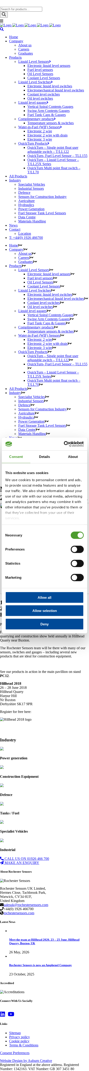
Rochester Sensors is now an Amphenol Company (40, 965)
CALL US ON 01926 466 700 (26, 859)
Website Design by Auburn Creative (26, 1061)
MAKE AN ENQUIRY (21, 863)
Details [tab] (44, 456)
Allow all (44, 597)
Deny (44, 624)
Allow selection (44, 611)
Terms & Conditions (23, 1045)
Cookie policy (19, 1041)
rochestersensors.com (19, 913)
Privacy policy (19, 1037)
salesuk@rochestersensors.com (26, 905)
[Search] (4, 15)
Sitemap (15, 1033)
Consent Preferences (14, 1053)
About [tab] (73, 456)
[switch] (77, 549)
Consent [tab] (16, 456)
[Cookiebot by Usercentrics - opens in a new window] (64, 444)
